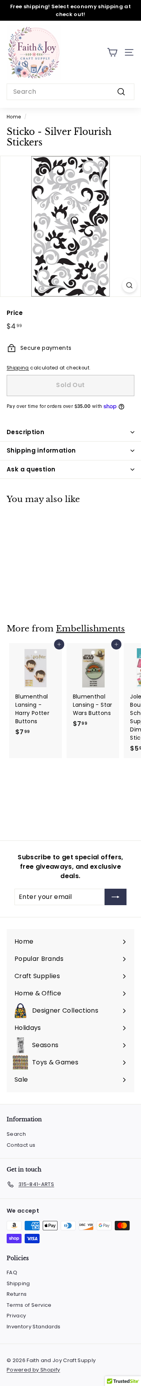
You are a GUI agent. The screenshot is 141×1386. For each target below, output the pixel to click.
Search (16, 1134)
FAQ (12, 1272)
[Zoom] (129, 285)
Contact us (21, 1145)
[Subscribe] (116, 897)
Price (15, 313)
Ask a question (31, 469)
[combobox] (70, 92)
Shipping (18, 368)
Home (14, 117)
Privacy (16, 1315)
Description (25, 432)
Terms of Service (29, 1305)
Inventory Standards (34, 1326)
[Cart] (112, 52)
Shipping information (41, 450)
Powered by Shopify (33, 1369)
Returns (17, 1294)
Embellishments (90, 629)
